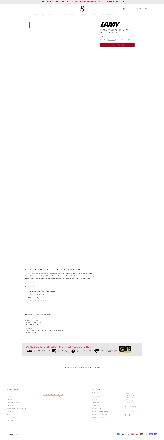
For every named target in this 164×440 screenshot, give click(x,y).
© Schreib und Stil (14, 434)
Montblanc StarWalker (99, 417)
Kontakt (95, 15)
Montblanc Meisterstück (99, 414)
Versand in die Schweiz (14, 402)
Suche (129, 9)
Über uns (84, 15)
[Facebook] (125, 415)
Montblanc (61, 15)
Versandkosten (111, 40)
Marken (51, 15)
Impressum (10, 411)
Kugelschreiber (96, 396)
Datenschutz (10, 417)
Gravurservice (108, 15)
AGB (8, 414)
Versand (9, 399)
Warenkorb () (141, 9)
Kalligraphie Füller (97, 402)
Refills (129, 15)
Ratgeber (73, 15)
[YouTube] (129, 415)
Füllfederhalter (96, 393)
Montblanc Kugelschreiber (100, 411)
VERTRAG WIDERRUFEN (53, 394)
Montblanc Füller (97, 408)
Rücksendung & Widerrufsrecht (16, 408)
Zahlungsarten (11, 405)
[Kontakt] (123, 9)
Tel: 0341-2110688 (130, 406)
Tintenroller (95, 399)
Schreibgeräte (38, 15)
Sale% (120, 15)
